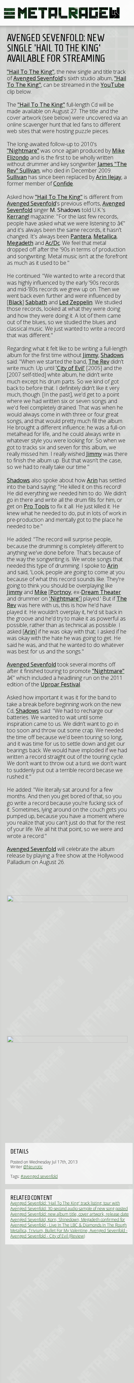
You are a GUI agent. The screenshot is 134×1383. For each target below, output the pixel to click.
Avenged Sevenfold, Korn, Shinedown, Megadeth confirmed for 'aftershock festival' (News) (67, 1222)
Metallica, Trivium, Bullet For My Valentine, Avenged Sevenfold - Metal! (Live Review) (68, 1233)
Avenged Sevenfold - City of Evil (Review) (47, 1236)
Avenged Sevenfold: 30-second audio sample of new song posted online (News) (69, 1211)
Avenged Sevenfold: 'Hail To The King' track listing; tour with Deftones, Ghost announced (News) (65, 1205)
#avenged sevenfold (39, 1176)
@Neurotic (33, 1167)
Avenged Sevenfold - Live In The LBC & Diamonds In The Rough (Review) (68, 1227)
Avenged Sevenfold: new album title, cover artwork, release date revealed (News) (69, 1216)
